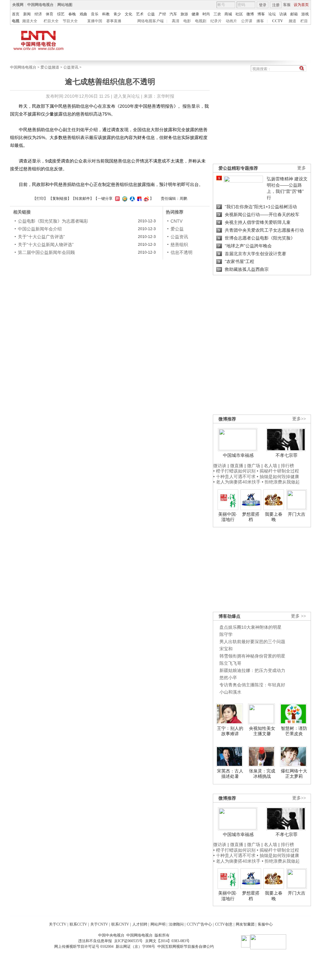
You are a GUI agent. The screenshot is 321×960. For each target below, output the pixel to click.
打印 (40, 198)
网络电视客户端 (150, 21)
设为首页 (301, 5)
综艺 (61, 14)
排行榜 (287, 465)
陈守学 (226, 634)
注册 (276, 5)
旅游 (184, 14)
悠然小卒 (228, 677)
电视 (15, 21)
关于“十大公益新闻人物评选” (46, 244)
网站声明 (158, 924)
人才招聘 (139, 924)
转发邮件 (82, 198)
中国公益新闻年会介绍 (40, 228)
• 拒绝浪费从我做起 (281, 481)
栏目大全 (51, 21)
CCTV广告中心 (199, 924)
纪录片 (216, 21)
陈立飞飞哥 (230, 663)
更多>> (299, 418)
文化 (128, 14)
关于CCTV (57, 924)
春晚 (72, 14)
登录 (262, 5)
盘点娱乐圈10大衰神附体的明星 (250, 627)
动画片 (231, 21)
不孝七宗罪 (286, 455)
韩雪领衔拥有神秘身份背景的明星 (252, 655)
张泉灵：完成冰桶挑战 (262, 773)
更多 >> (298, 616)
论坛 (272, 14)
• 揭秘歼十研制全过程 (278, 470)
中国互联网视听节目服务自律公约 (185, 946)
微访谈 (219, 465)
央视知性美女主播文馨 (262, 731)
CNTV (176, 221)
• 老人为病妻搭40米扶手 (236, 481)
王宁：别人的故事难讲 (230, 731)
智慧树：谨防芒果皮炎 (294, 731)
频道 (292, 21)
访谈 (283, 14)
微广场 (253, 465)
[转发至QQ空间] (124, 198)
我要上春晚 (273, 517)
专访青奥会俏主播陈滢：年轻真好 (252, 684)
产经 (162, 14)
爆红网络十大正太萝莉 (294, 773)
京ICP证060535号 (128, 941)
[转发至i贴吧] (138, 198)
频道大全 (29, 21)
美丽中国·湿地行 (227, 517)
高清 (175, 21)
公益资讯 (70, 67)
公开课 (246, 21)
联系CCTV (78, 924)
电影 (187, 21)
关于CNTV (99, 924)
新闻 (27, 14)
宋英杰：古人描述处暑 (230, 773)
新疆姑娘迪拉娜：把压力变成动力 (252, 670)
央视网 (18, 5)
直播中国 (94, 21)
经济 (38, 14)
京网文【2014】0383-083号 (167, 941)
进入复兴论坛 (126, 96)
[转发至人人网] (131, 198)
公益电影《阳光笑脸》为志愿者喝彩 (53, 221)
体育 (49, 14)
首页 (15, 14)
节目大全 (70, 21)
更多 (301, 168)
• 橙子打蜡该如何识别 (234, 470)
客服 (287, 5)
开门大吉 (296, 514)
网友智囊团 (245, 924)
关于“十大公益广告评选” (41, 236)
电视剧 (200, 21)
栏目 (304, 21)
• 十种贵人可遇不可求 (235, 476)
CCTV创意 (224, 924)
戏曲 (83, 14)
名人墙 (270, 465)
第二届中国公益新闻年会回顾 (46, 252)
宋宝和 (226, 648)
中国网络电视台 (40, 5)
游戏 (305, 14)
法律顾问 (176, 924)
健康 (195, 14)
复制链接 (59, 198)
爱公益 (177, 228)
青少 (117, 14)
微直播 (236, 465)
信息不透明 (181, 252)
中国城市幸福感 (238, 455)
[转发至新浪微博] (145, 198)
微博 (250, 14)
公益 (151, 14)
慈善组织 (179, 244)
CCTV (277, 21)
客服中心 (265, 924)
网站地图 (64, 5)
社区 (239, 14)
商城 (228, 14)
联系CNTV (120, 924)
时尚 (206, 14)
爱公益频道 (49, 67)
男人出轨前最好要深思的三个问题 (252, 641)
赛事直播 (113, 21)
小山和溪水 (230, 691)
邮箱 (294, 14)
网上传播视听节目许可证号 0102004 (83, 946)
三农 (217, 14)
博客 (261, 14)
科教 (106, 14)
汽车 (173, 14)
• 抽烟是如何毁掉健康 (278, 476)
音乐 (94, 14)
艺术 (140, 14)
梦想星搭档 (251, 517)
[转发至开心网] (116, 198)
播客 (260, 21)
